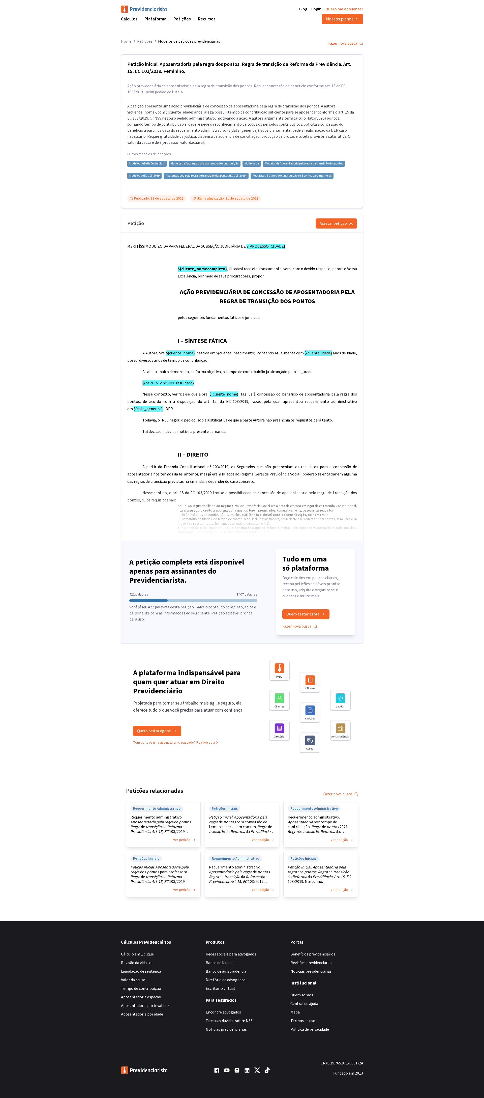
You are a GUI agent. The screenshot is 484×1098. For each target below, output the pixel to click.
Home (126, 41)
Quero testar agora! (154, 731)
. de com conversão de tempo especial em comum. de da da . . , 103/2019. (240, 824)
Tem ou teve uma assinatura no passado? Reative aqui (174, 742)
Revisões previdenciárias (311, 963)
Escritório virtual (220, 988)
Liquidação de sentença (141, 971)
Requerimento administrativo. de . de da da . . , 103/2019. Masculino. (161, 824)
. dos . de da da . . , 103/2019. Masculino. (319, 874)
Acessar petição (333, 223)
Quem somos (301, 995)
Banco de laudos (219, 963)
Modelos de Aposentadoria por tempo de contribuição (204, 164)
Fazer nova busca (342, 43)
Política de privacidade (309, 1029)
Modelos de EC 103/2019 (144, 176)
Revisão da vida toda (138, 963)
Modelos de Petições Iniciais (147, 164)
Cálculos (129, 19)
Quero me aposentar (344, 9)
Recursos (207, 19)
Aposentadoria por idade (142, 1014)
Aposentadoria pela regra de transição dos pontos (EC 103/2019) (206, 176)
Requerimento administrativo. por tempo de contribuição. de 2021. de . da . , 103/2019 (318, 824)
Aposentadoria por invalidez (145, 1005)
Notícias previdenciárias (226, 1029)
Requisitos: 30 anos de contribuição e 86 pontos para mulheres (292, 176)
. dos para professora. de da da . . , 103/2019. (159, 874)
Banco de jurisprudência (226, 971)
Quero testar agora (302, 614)
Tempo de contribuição (141, 988)
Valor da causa (133, 980)
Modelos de (252, 164)
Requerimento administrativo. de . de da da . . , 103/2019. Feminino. (239, 874)
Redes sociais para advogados (231, 954)
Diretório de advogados (226, 980)
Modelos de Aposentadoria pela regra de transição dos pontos (304, 164)
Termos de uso (302, 1021)
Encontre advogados (223, 1012)
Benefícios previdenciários (312, 954)
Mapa (295, 1012)
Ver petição (181, 839)
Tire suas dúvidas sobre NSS (229, 1021)
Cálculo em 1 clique (137, 954)
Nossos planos (339, 19)
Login (316, 9)
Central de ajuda (304, 1003)
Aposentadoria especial (141, 997)
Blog (303, 9)
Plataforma (155, 19)
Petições (182, 19)
